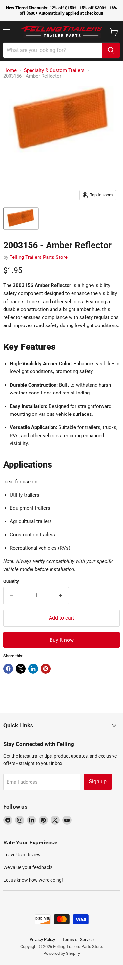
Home (10, 70)
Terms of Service (78, 939)
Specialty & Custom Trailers (54, 70)
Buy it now (62, 640)
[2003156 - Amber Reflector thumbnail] (21, 218)
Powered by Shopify (61, 953)
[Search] (111, 50)
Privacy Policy (42, 939)
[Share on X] (21, 669)
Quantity (11, 581)
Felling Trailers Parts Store (39, 257)
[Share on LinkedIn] (33, 669)
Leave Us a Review (22, 854)
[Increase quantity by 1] (60, 595)
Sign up (98, 781)
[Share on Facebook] (8, 669)
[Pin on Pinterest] (46, 669)
